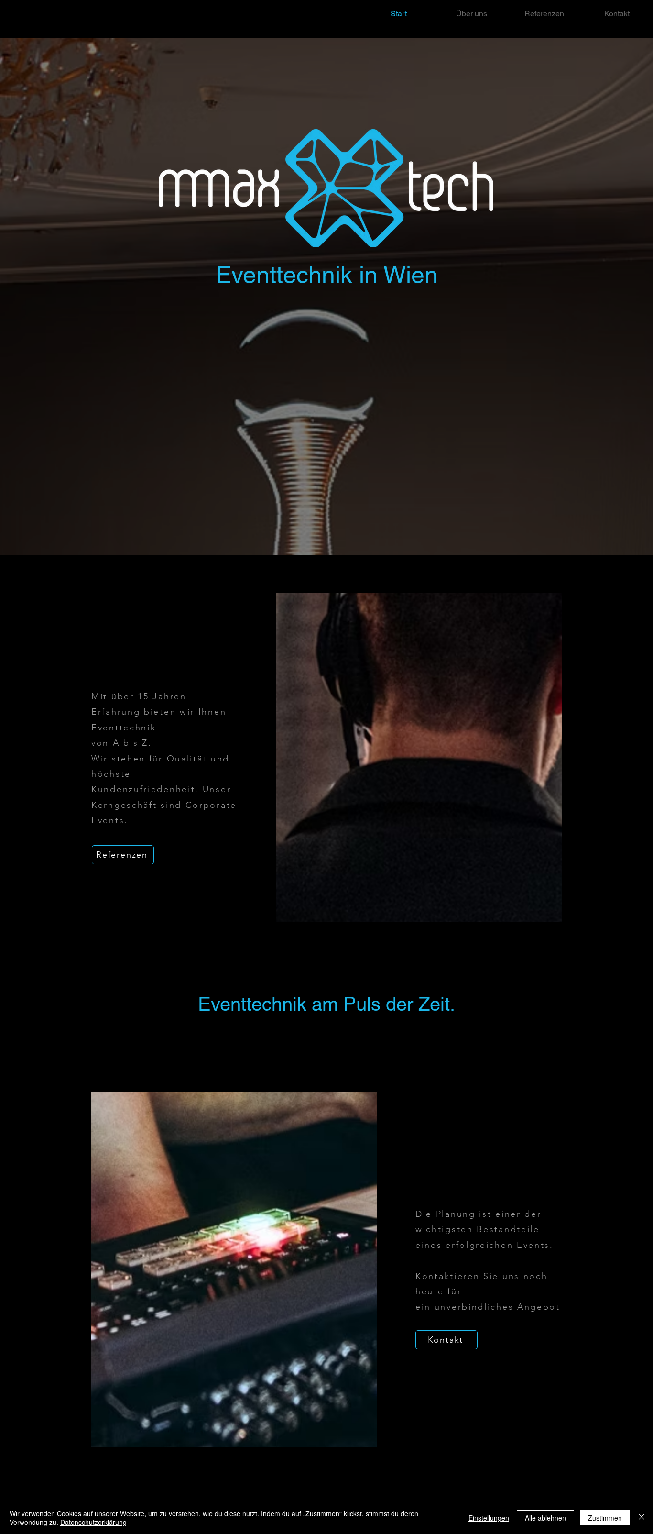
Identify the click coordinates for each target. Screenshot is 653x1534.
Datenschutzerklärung (93, 1522)
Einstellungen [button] (488, 1518)
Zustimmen (605, 1518)
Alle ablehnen (545, 1518)
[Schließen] (641, 1517)
